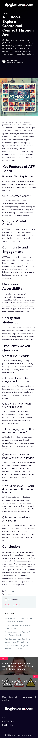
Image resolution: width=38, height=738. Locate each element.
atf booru (9, 594)
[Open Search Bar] (33, 13)
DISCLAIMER (7, 725)
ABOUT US (6, 717)
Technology (10, 591)
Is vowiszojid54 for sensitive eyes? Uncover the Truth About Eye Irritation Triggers (18, 666)
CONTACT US (8, 721)
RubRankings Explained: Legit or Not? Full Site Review (19, 682)
